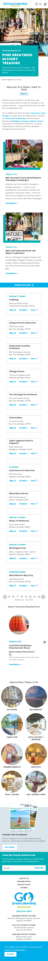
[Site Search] (40, 4)
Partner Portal (24, 881)
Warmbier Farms (18, 493)
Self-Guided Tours (36, 794)
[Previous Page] (5, 597)
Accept (10, 954)
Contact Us (24, 878)
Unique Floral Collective (22, 323)
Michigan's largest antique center (27, 121)
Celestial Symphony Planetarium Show (20, 647)
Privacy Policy (24, 884)
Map (11, 310)
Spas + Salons (12, 794)
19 (26, 596)
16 (13, 596)
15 (9, 596)
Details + (23, 310)
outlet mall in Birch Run (15, 118)
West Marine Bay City (21, 575)
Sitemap (24, 888)
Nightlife (36, 767)
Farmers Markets (12, 767)
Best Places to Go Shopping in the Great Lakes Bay (23, 179)
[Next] (44, 642)
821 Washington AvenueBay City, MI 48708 (24, 928)
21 (35, 596)
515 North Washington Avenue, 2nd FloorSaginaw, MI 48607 (24, 919)
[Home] (10, 4)
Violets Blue (15, 418)
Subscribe (39, 867)
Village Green (16, 371)
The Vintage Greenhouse (23, 394)
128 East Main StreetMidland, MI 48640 (24, 938)
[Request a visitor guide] (24, 817)
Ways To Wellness (19, 521)
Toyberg (14, 300)
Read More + (20, 950)
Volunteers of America (21, 470)
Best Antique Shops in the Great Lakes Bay (20, 252)
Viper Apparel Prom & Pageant (21, 442)
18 (22, 596)
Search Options (23, 285)
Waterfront (36, 709)
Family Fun (12, 737)
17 (18, 596)
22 (39, 596)
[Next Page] (43, 597)
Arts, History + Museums (36, 738)
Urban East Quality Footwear (19, 347)
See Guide (9, 847)
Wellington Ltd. (17, 548)
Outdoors (12, 709)
